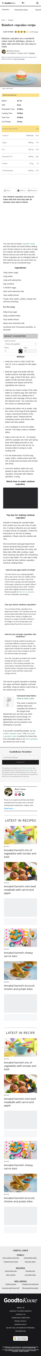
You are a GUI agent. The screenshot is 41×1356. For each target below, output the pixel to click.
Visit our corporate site (29, 1348)
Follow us (22, 190)
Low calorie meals (30, 1275)
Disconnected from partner (30, 1288)
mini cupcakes (32, 739)
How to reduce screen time (11, 1258)
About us (20, 1308)
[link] (9, 701)
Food (3, 20)
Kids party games (30, 1261)
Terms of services (27, 768)
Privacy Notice (28, 770)
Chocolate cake (30, 1271)
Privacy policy (20, 1321)
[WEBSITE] (20, 794)
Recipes (10, 20)
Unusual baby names (30, 1258)
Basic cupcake (10, 1275)
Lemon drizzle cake (11, 1271)
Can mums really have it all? (10, 1288)
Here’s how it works (19, 59)
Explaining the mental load (30, 1284)
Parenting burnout (10, 1284)
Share (8, 190)
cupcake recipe (28, 244)
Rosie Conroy (14, 51)
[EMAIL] (23, 794)
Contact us (20, 1314)
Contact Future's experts (20, 1311)
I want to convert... (10, 341)
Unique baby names (21, 9)
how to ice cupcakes (26, 592)
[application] (20, 497)
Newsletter (33, 190)
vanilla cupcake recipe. (12, 733)
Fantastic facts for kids (11, 1261)
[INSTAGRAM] (16, 794)
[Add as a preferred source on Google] (20, 1338)
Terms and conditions (20, 1318)
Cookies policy (20, 1324)
